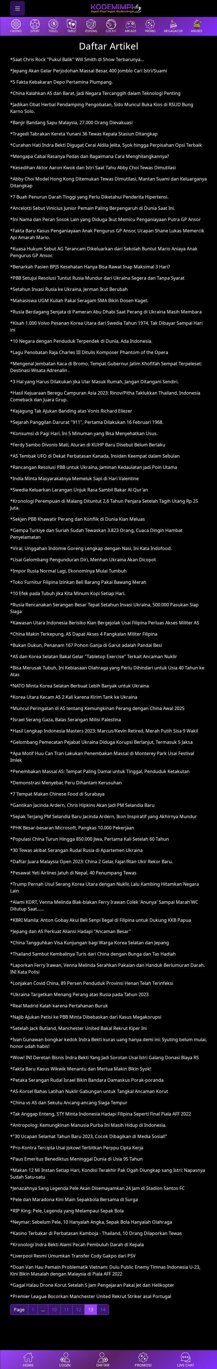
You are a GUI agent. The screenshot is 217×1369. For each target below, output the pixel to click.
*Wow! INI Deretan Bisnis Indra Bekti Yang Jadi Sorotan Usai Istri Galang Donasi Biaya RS (104, 1057)
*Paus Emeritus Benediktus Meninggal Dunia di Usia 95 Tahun (76, 1159)
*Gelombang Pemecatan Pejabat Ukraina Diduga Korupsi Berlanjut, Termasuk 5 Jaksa (101, 742)
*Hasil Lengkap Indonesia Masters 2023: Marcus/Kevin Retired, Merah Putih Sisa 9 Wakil (104, 731)
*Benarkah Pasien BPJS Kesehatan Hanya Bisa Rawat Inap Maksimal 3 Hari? (90, 267)
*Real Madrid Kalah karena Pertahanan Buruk (59, 1006)
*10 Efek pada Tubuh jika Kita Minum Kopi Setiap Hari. (67, 593)
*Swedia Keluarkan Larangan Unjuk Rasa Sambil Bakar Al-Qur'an (79, 490)
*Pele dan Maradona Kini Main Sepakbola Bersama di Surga (74, 1199)
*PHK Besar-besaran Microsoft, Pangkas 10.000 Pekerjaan (72, 828)
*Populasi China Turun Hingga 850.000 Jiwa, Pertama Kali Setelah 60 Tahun (89, 839)
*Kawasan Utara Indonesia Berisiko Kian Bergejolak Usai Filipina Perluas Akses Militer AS (104, 623)
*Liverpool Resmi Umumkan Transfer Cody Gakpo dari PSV (73, 1256)
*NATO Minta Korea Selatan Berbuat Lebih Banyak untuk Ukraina (79, 686)
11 (66, 1309)
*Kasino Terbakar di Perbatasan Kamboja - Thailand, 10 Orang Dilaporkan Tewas (96, 1233)
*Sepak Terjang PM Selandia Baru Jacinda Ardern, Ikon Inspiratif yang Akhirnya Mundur (103, 816)
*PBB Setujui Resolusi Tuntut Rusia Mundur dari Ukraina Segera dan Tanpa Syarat (97, 278)
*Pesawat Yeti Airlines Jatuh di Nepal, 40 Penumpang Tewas (73, 873)
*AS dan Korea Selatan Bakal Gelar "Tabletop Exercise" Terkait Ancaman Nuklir (93, 656)
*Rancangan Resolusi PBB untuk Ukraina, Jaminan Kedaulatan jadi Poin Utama (93, 467)
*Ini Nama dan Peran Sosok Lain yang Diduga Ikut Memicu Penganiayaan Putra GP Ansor (105, 219)
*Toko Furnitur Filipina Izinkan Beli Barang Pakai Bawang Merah (78, 582)
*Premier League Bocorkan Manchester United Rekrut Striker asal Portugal (90, 1296)
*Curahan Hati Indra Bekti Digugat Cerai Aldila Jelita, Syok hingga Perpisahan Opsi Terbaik (106, 145)
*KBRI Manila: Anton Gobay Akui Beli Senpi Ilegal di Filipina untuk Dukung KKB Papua (100, 920)
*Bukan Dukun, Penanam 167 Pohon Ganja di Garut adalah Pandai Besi (86, 645)
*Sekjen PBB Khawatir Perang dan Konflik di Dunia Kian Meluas (77, 519)
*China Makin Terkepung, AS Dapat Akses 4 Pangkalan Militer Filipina (83, 634)
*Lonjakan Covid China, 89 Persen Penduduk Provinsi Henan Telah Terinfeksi (91, 983)
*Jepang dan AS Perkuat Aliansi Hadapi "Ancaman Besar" (70, 931)
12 (78, 1309)
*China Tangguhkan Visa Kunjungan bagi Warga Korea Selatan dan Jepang (89, 943)
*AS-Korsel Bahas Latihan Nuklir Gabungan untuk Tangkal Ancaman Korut (89, 1091)
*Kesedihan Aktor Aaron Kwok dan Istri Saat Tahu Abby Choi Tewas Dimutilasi (93, 167)
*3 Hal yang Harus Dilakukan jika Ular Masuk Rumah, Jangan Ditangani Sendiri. (94, 382)
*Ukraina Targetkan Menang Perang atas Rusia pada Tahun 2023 (79, 994)
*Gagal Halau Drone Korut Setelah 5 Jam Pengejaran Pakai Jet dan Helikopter (92, 1285)
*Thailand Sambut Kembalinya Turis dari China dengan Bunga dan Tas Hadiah (93, 954)
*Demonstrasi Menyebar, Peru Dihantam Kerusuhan (66, 783)
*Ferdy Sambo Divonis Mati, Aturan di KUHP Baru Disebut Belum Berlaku (87, 445)
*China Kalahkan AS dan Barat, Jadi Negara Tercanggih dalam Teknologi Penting (95, 93)
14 (102, 1309)
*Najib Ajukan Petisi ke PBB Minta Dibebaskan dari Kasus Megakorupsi (85, 1017)
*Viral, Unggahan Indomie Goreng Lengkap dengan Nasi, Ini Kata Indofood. (91, 548)
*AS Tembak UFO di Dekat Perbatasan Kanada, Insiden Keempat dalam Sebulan (95, 456)
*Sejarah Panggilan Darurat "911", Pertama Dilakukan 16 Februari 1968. (86, 422)
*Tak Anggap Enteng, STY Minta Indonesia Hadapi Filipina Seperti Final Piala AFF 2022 (100, 1114)
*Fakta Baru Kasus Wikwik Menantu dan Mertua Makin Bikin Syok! (80, 1069)
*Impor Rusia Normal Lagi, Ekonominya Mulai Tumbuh (68, 571)
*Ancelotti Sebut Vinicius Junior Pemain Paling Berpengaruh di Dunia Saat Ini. (92, 208)
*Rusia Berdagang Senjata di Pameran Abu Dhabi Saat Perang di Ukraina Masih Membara (106, 312)
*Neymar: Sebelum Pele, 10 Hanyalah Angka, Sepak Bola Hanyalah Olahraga (91, 1222)
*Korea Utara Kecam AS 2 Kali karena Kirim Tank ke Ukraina (73, 697)
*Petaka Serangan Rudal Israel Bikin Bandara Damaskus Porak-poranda (87, 1080)
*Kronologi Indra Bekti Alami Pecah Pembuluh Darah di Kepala (77, 1244)
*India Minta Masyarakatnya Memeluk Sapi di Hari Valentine (74, 478)
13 (90, 1309)
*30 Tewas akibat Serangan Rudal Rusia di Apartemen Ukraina (76, 850)
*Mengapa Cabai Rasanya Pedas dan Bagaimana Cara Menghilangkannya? (89, 156)
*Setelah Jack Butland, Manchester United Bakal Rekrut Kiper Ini (78, 1028)
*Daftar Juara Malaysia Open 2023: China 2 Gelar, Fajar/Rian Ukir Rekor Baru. (91, 861)
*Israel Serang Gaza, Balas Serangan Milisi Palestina (65, 719)
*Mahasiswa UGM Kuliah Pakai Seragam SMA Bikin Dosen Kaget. (79, 300)
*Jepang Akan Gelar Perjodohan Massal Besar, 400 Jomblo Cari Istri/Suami (88, 71)
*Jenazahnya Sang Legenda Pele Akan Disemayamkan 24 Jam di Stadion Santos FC (97, 1188)
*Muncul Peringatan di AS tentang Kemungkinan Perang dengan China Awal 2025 (97, 708)
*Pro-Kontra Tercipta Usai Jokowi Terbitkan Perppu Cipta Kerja (76, 1148)
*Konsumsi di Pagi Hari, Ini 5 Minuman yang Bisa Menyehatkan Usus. (84, 433)
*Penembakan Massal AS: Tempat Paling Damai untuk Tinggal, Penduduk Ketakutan (100, 771)
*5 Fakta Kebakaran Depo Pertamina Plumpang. (61, 82)
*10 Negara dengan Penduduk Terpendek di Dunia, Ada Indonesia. (81, 341)
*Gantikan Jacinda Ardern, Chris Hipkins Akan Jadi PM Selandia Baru (82, 805)
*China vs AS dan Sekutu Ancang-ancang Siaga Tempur (68, 1102)
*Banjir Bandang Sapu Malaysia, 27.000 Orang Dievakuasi (71, 122)
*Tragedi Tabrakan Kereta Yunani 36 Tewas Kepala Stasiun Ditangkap (84, 134)
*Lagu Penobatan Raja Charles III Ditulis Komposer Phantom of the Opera (89, 352)
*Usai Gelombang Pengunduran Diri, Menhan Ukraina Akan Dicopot (83, 559)
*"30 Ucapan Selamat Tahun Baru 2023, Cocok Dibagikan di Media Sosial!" (88, 1136)
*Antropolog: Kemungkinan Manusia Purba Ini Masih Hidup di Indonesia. (88, 1125)
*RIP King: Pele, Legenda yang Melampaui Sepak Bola (67, 1211)
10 (54, 1309)
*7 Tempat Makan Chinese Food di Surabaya (57, 794)
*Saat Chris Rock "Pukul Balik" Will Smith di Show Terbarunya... (77, 59)
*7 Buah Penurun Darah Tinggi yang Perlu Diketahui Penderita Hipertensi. (89, 197)
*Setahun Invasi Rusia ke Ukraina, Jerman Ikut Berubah (69, 289)
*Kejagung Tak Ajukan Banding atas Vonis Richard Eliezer (71, 411)
